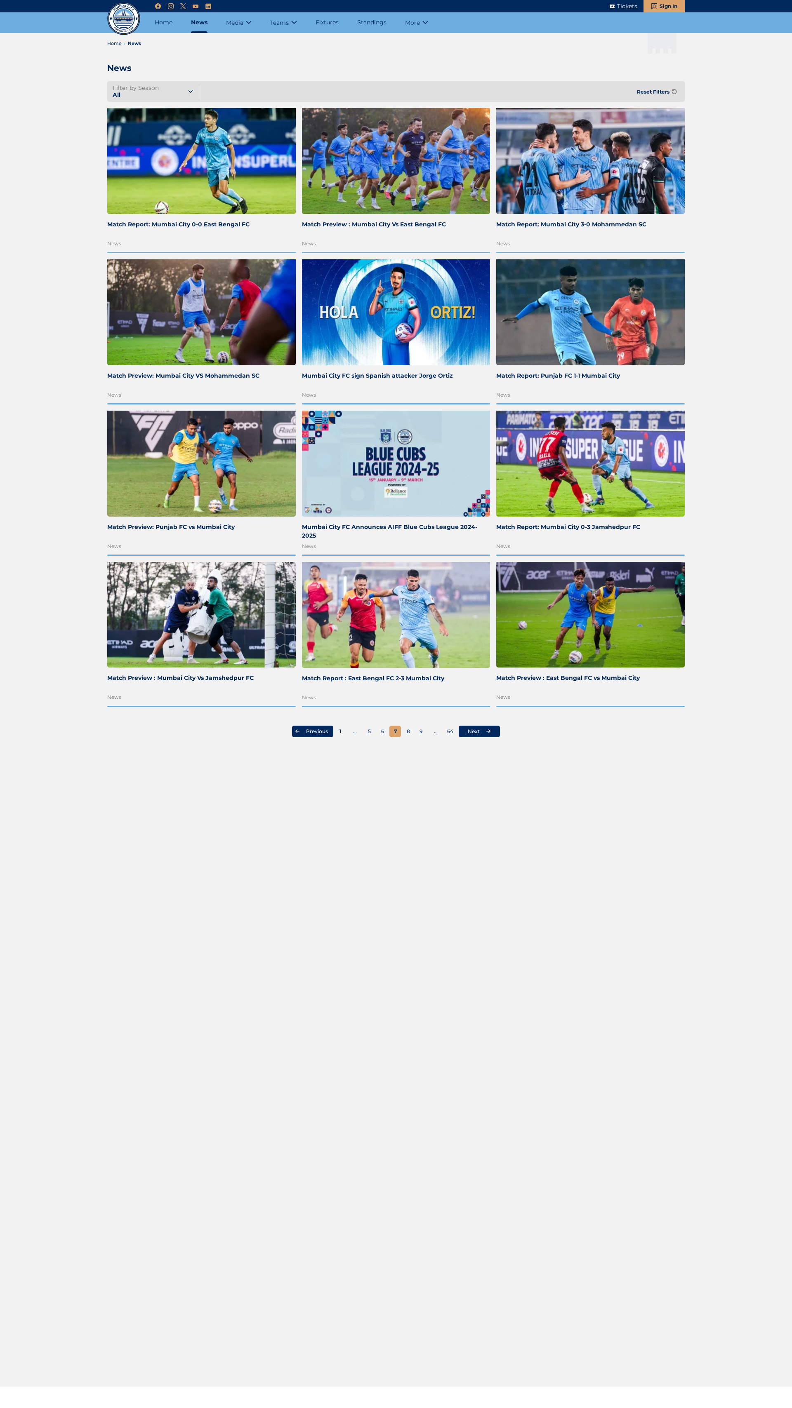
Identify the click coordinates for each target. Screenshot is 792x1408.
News (114, 243)
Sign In (668, 6)
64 (450, 731)
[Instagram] (170, 6)
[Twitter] (183, 6)
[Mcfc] (123, 18)
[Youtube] (195, 6)
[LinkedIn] (208, 6)
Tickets (627, 6)
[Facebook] (158, 6)
